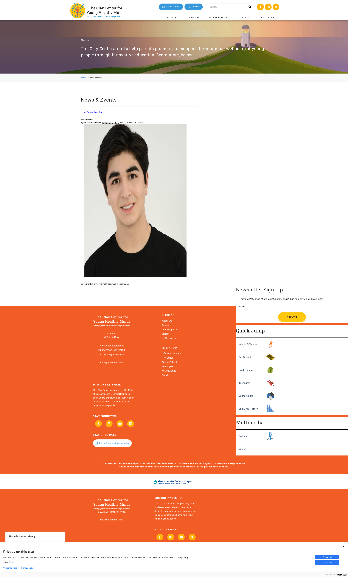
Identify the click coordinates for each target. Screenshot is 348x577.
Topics (192, 18)
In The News (267, 18)
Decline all (327, 562)
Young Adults (246, 395)
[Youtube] (119, 423)
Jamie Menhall (93, 112)
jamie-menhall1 (100, 284)
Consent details (10, 568)
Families (166, 375)
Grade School (246, 370)
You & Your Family (248, 408)
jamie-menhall (87, 284)
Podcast (243, 436)
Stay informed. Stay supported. (114, 443)
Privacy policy (27, 568)
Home (83, 78)
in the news (169, 338)
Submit (292, 317)
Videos (242, 449)
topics (165, 325)
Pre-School (245, 357)
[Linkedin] (276, 7)
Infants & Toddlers (249, 344)
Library (241, 18)
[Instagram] (268, 7)
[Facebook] (260, 7)
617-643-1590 (111, 336)
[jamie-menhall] (135, 201)
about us (167, 320)
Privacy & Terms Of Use (111, 362)
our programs (169, 329)
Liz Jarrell (87, 123)
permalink (124, 284)
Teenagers (244, 383)
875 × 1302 (133, 123)
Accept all (327, 557)
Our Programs (218, 18)
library (165, 333)
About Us (172, 18)
